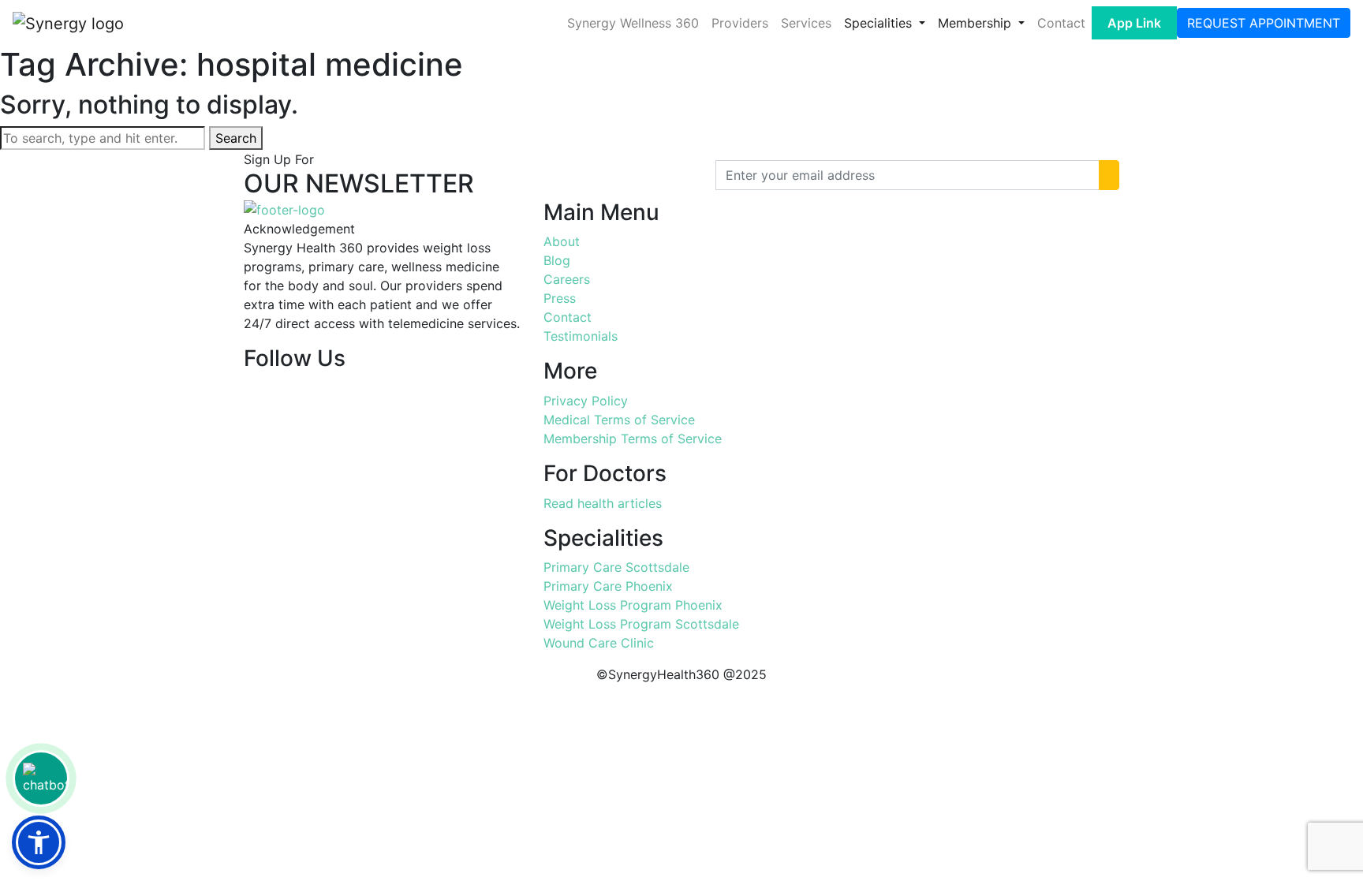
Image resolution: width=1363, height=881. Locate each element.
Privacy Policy (585, 401)
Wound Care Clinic (598, 643)
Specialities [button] (880, 23)
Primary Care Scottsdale (616, 567)
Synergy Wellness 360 (633, 23)
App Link (1134, 23)
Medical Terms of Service (619, 419)
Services (806, 23)
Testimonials (580, 336)
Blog (556, 260)
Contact (1061, 23)
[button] (39, 842)
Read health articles (602, 503)
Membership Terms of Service (632, 438)
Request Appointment (1263, 23)
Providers (739, 23)
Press (559, 298)
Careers (566, 279)
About (561, 241)
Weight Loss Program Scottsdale (641, 624)
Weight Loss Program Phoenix (633, 605)
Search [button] (235, 138)
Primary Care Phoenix (608, 586)
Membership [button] (976, 23)
